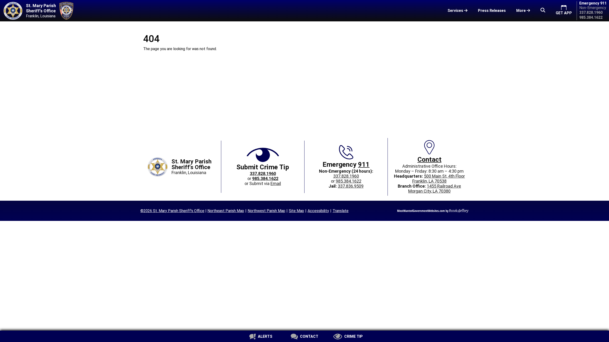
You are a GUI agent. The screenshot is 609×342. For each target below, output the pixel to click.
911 (363, 164)
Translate (341, 211)
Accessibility (318, 211)
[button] (542, 11)
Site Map (296, 211)
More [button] (521, 10)
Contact (429, 159)
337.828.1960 (346, 176)
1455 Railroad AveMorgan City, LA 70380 (434, 189)
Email (275, 183)
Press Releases (492, 10)
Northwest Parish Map (266, 211)
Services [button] (455, 10)
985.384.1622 (348, 181)
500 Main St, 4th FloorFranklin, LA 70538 (438, 179)
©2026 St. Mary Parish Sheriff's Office (172, 211)
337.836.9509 (350, 186)
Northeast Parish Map (225, 211)
